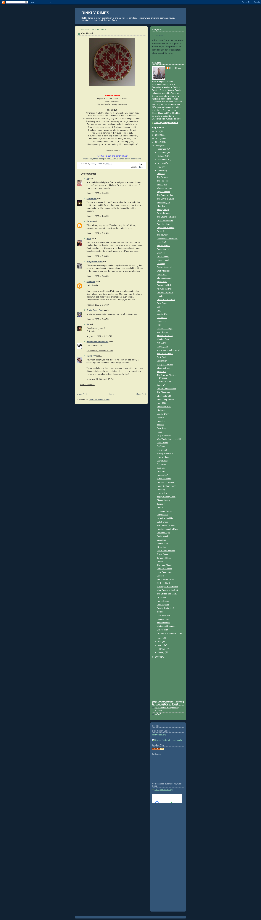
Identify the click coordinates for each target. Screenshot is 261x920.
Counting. (161, 489)
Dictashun (161, 597)
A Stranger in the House (167, 587)
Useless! (161, 174)
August (161, 163)
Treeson (160, 425)
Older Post (141, 394)
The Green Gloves (165, 354)
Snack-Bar (161, 372)
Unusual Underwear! (165, 482)
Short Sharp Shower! (166, 399)
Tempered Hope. (164, 558)
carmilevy (91, 356)
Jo (88, 179)
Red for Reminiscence (166, 389)
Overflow (161, 264)
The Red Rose (163, 181)
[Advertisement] (165, 817)
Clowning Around (164, 278)
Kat (88, 324)
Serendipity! (162, 184)
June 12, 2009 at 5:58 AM (98, 256)
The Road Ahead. (164, 565)
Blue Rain (161, 206)
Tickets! (160, 612)
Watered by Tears (164, 188)
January (161, 652)
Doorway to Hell (164, 285)
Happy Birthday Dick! (166, 497)
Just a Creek (162, 554)
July (160, 167)
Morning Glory (163, 339)
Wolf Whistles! (163, 271)
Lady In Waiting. (164, 435)
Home (111, 394)
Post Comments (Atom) (99, 400)
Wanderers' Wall (164, 407)
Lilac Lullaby (162, 443)
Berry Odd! (161, 403)
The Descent (162, 177)
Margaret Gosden (95, 261)
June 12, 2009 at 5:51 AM (98, 233)
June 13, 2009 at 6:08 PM (98, 319)
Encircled (161, 421)
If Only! (160, 296)
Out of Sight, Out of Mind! (168, 350)
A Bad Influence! (164, 479)
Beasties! (161, 253)
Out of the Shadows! (166, 551)
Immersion (161, 321)
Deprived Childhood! (165, 228)
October (161, 156)
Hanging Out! (162, 346)
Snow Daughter (163, 202)
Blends (160, 507)
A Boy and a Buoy (165, 364)
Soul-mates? (162, 536)
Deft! (159, 310)
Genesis (160, 417)
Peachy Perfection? (165, 608)
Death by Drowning (165, 220)
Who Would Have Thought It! (169, 439)
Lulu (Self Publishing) (164, 790)
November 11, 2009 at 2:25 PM (100, 379)
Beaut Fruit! (162, 282)
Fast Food (161, 357)
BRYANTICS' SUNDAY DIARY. (170, 633)
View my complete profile (166, 123)
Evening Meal (163, 260)
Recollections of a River (167, 529)
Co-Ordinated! (163, 256)
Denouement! (163, 630)
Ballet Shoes (162, 522)
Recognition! (162, 475)
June (160, 171)
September (163, 160)
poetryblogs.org (159, 735)
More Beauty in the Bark (167, 590)
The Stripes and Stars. (167, 594)
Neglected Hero (163, 192)
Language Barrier (164, 511)
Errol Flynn (161, 303)
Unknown (91, 282)
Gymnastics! (162, 464)
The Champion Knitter (166, 217)
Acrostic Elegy (163, 224)
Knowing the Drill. (164, 289)
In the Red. (162, 274)
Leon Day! (161, 242)
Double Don (162, 561)
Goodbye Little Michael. (167, 238)
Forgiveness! (162, 515)
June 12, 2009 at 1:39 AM (98, 193)
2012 (157, 135)
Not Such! (161, 343)
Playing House (163, 500)
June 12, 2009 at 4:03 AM (98, 216)
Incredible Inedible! (165, 518)
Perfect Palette (163, 246)
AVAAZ (158, 714)
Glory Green (162, 461)
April (160, 642)
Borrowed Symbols (165, 292)
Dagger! (160, 576)
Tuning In (161, 504)
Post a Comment (87, 385)
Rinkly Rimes (175, 68)
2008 (157, 657)
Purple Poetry (163, 601)
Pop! (159, 325)
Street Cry (161, 547)
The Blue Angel (163, 392)
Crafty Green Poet (95, 310)
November (162, 153)
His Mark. (161, 410)
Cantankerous (163, 249)
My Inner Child (163, 583)
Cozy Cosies (162, 332)
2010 (157, 142)
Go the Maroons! (164, 267)
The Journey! (162, 235)
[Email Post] (140, 164)
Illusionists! (162, 450)
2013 (157, 131)
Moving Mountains (165, 453)
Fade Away (162, 428)
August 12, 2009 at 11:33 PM (99, 336)
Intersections (162, 543)
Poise (159, 432)
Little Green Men (164, 572)
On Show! (161, 446)
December (162, 149)
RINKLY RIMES (95, 13)
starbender (92, 199)
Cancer (160, 307)
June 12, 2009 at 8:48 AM (98, 276)
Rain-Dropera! (163, 605)
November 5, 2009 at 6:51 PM (100, 351)
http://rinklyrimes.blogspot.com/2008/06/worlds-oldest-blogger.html (112, 159)
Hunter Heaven (163, 623)
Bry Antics (161, 540)
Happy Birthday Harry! (166, 486)
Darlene (90, 221)
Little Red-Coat (163, 615)
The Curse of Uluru (165, 195)
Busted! (160, 231)
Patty (89, 239)
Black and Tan (163, 368)
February (162, 649)
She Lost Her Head (165, 579)
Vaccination (162, 361)
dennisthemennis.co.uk (97, 342)
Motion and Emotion (165, 626)
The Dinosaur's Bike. (166, 525)
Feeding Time (163, 619)
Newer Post (82, 394)
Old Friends (162, 318)
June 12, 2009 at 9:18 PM (98, 305)
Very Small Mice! (164, 569)
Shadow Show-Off (165, 336)
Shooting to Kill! (164, 396)
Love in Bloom (163, 457)
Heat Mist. (161, 471)
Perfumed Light (163, 533)
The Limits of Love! (165, 199)
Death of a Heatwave (166, 300)
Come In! (161, 385)
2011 (157, 139)
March (161, 645)
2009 (157, 146)
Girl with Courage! (164, 328)
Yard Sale (161, 468)
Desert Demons (164, 213)
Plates (140, 167)
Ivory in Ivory (162, 493)
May (160, 638)
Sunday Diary (163, 210)
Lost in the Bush (164, 381)
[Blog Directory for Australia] (158, 749)
